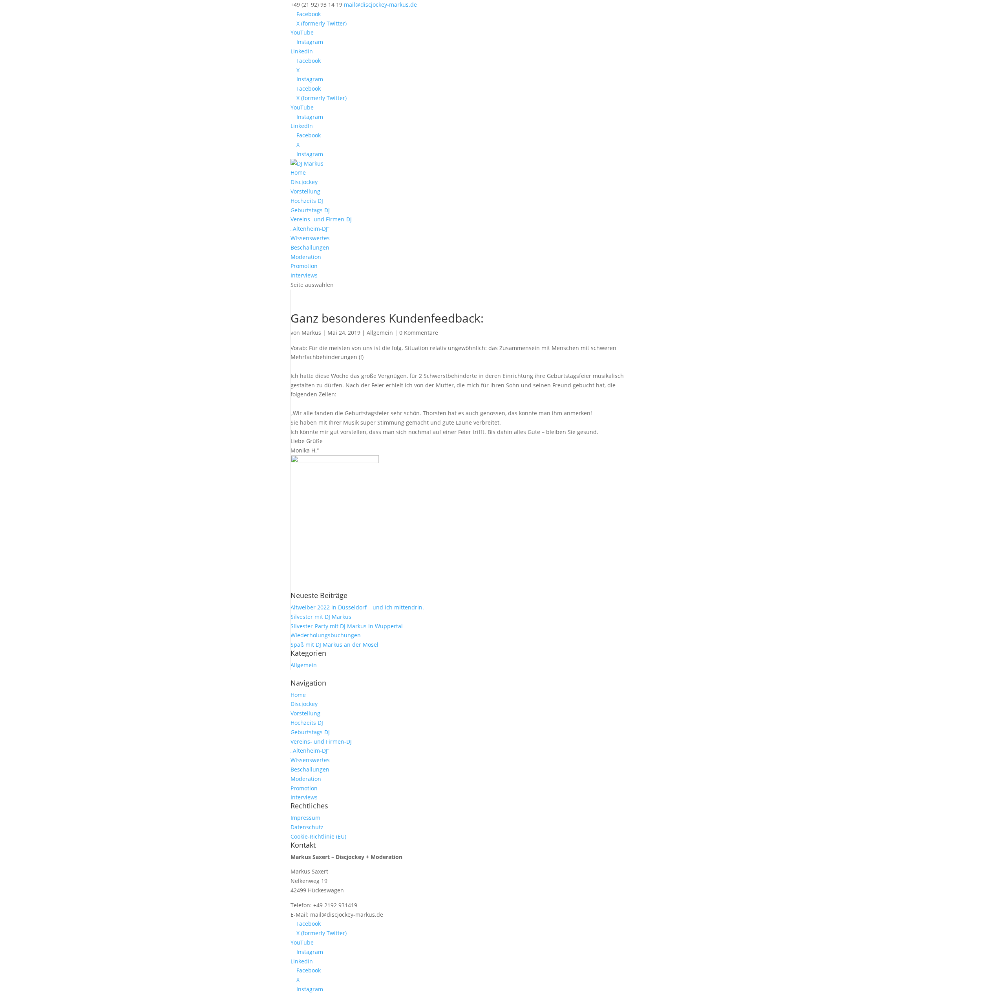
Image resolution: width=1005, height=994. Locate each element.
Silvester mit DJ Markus (321, 616)
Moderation (306, 257)
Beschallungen (310, 247)
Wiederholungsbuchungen (326, 635)
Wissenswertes (310, 238)
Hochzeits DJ (307, 200)
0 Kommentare (418, 332)
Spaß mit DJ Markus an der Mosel (334, 644)
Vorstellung (305, 191)
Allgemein (380, 332)
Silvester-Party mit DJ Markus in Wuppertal (347, 626)
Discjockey (304, 182)
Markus (311, 332)
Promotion (304, 266)
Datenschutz (307, 827)
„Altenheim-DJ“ (310, 228)
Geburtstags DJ (310, 210)
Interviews (304, 275)
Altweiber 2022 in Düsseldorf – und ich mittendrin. (357, 607)
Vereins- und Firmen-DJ (321, 219)
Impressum (305, 817)
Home (298, 172)
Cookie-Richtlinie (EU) (318, 836)
